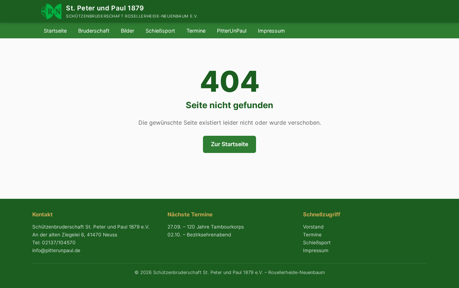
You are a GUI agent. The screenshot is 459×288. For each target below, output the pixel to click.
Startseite (55, 31)
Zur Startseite (229, 144)
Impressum (271, 31)
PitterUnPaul (231, 31)
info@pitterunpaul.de (56, 250)
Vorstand (313, 227)
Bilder (127, 31)
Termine (195, 31)
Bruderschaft (93, 31)
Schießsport (160, 31)
